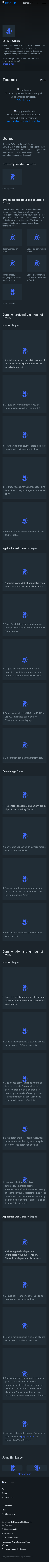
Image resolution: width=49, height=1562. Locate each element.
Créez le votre (9, 64)
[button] (19, 1474)
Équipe (4, 1493)
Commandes (7, 1506)
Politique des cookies (10, 1529)
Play (3, 1489)
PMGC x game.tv (8, 1514)
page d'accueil (28, 1436)
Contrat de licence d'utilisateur (14, 1549)
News (4, 1510)
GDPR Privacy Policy (10, 1538)
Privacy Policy (7, 1533)
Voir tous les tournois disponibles (23, 121)
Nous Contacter (8, 1498)
